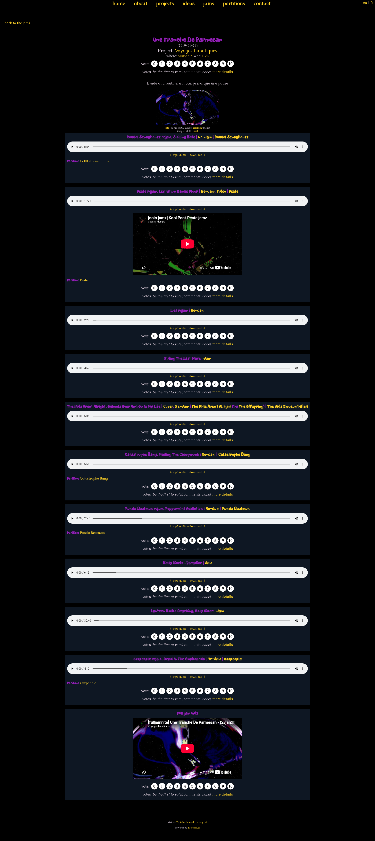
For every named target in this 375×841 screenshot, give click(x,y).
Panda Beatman (236, 508)
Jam (207, 358)
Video (221, 191)
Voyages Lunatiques (196, 51)
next (196, 131)
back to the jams (17, 23)
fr (372, 2)
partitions (234, 3)
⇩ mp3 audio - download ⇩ (187, 155)
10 (230, 63)
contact (262, 3)
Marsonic (185, 56)
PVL (205, 56)
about (140, 3)
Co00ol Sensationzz (231, 137)
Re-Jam (205, 137)
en (365, 2)
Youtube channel (185, 822)
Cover (168, 406)
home (118, 3)
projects (165, 3)
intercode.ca (194, 827)
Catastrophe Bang (234, 454)
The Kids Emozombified (287, 406)
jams (208, 3)
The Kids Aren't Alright (211, 406)
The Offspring (251, 406)
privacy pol (201, 822)
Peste (233, 191)
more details (222, 71)
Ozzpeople (233, 659)
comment (198, 127)
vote (167, 127)
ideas (189, 3)
